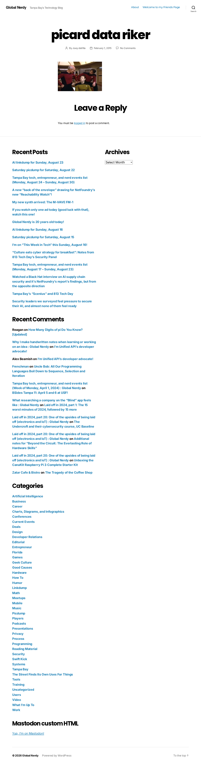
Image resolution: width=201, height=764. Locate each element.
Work (16, 710)
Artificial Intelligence (27, 496)
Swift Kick (19, 659)
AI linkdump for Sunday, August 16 (37, 229)
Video (16, 700)
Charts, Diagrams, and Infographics (38, 511)
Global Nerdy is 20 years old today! (38, 222)
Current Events (23, 522)
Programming (22, 644)
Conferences (21, 516)
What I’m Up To (23, 705)
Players (18, 618)
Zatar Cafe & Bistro (26, 472)
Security (18, 654)
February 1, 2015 (103, 48)
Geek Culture (22, 562)
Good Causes (22, 567)
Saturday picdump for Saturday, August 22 (43, 170)
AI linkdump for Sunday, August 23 (37, 162)
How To (17, 577)
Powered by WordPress (57, 755)
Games (17, 557)
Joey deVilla (79, 48)
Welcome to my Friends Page (161, 7)
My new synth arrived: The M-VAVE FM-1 (42, 202)
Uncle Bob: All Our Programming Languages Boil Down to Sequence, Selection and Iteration (48, 371)
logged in (79, 123)
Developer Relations (27, 537)
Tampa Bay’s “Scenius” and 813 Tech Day (42, 294)
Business (19, 501)
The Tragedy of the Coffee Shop (68, 472)
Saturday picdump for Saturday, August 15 (43, 237)
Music (16, 608)
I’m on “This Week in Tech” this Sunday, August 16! (49, 245)
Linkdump (19, 588)
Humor (17, 583)
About (135, 7)
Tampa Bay (20, 669)
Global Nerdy (16, 7)
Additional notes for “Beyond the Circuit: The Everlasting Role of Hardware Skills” (52, 443)
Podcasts (19, 623)
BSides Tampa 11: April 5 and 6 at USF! (40, 393)
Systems (18, 664)
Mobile (17, 603)
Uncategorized (23, 689)
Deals (16, 527)
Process (18, 639)
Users (16, 695)
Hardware (19, 572)
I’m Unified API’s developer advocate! (65, 359)
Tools (16, 679)
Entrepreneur (22, 547)
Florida (17, 552)
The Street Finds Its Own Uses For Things (42, 674)
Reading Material (24, 649)
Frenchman (20, 366)
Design (17, 532)
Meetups (18, 598)
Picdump (18, 613)
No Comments (128, 48)
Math (16, 593)
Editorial (18, 542)
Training (18, 684)
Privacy (18, 634)
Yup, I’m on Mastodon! (28, 733)
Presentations (22, 628)
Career (17, 506)
